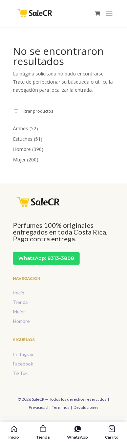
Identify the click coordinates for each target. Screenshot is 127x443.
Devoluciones (86, 407)
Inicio (18, 292)
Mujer (19, 311)
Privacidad (38, 407)
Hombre (21, 321)
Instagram (24, 354)
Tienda (20, 302)
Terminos (60, 407)
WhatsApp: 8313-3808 (46, 258)
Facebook (23, 364)
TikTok (20, 373)
